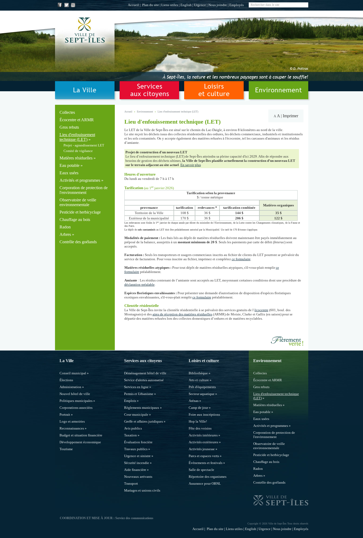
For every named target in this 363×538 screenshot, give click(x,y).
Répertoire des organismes (207, 477)
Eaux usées (69, 173)
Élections (66, 380)
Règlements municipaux (141, 408)
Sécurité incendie (136, 463)
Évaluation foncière (138, 442)
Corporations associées (76, 408)
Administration (70, 387)
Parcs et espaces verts (204, 456)
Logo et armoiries (72, 421)
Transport (131, 483)
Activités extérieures (203, 442)
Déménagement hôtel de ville (145, 373)
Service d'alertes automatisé (144, 380)
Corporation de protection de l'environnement (84, 190)
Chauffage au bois (75, 219)
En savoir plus (190, 165)
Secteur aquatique (201, 394)
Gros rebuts (69, 127)
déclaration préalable (139, 285)
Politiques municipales (76, 401)
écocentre (261, 310)
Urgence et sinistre (137, 456)
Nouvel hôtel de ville (75, 394)
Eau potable (69, 165)
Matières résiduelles (76, 158)
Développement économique (80, 442)
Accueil (133, 5)
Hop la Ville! (198, 421)
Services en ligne (136, 387)
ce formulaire (241, 259)
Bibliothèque (198, 373)
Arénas (194, 401)
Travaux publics (135, 449)
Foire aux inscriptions (204, 414)
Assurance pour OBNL (205, 483)
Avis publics (133, 428)
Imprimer (290, 116)
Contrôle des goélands (78, 242)
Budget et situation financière (81, 435)
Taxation (130, 435)
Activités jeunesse (202, 449)
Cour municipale (136, 414)
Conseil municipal (73, 373)
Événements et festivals (205, 463)
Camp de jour (198, 408)
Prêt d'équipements (202, 387)
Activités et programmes (80, 180)
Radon (65, 227)
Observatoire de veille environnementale (78, 202)
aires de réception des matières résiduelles (182, 314)
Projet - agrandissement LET (84, 145)
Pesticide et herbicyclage (80, 212)
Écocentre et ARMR (77, 120)
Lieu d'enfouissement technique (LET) (77, 137)
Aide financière (135, 470)
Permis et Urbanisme (138, 394)
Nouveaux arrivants (138, 477)
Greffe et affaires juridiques (143, 421)
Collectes (67, 112)
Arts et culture (199, 380)
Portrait (65, 414)
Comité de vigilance (78, 151)
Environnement (145, 111)
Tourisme (66, 449)
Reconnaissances (72, 428)
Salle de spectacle (201, 470)
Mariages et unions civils (142, 490)
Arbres (65, 234)
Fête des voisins (200, 428)
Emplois (130, 401)
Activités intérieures (203, 435)
